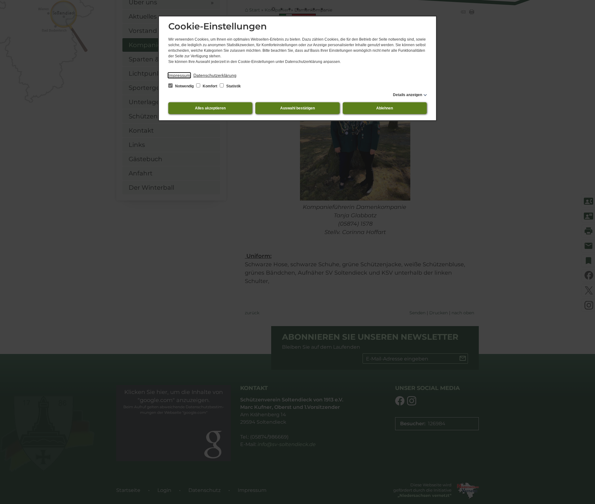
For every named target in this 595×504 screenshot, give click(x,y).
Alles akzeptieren (210, 108)
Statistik (233, 86)
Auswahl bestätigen (297, 108)
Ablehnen (384, 108)
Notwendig (184, 86)
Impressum (179, 75)
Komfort (210, 86)
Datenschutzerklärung (214, 75)
